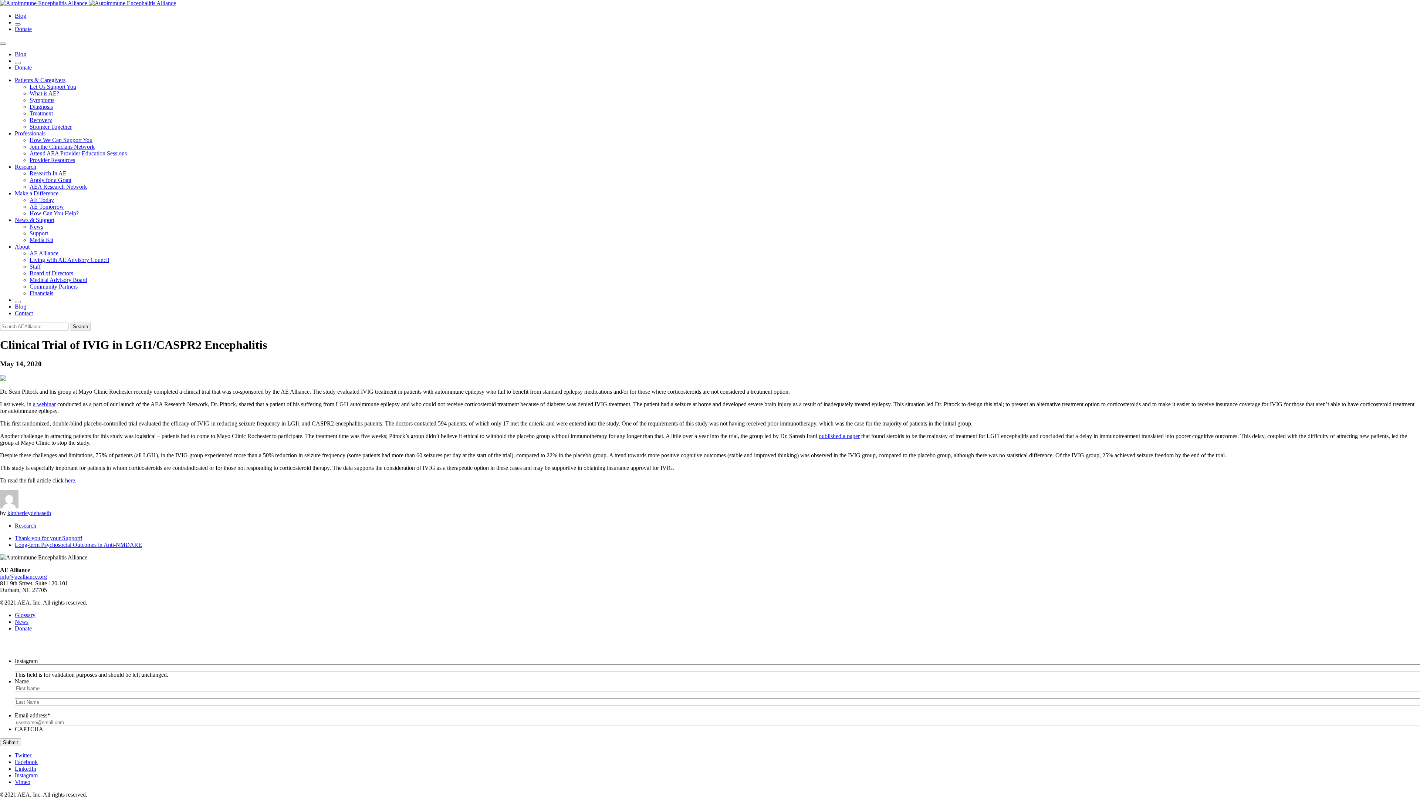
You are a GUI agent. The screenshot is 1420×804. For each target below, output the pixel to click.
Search (80, 326)
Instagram (26, 661)
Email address (32, 715)
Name (22, 681)
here (70, 480)
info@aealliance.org (23, 576)
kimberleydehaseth (29, 513)
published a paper (839, 436)
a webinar (44, 404)
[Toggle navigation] (3, 44)
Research (25, 525)
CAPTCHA (29, 729)
